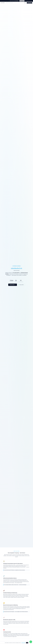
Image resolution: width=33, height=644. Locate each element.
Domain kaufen (12, 284)
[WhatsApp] (31, 642)
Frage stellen (22, 284)
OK (27, 642)
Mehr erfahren (23, 642)
